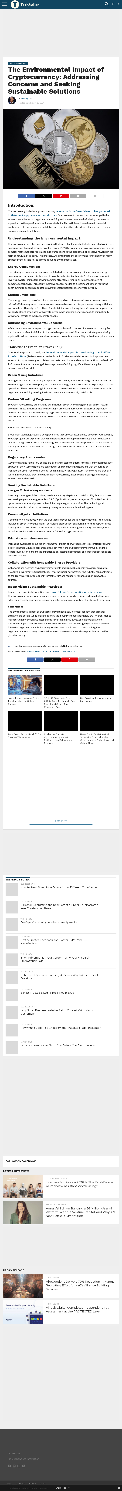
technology (70, 651)
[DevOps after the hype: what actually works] (97, 685)
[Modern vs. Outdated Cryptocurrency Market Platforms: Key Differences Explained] (61, 721)
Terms (42, 1484)
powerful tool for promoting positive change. (76, 591)
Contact (21, 1484)
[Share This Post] (43, 195)
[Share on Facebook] (26, 195)
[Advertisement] (61, 32)
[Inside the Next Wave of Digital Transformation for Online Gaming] (25, 685)
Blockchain (34, 651)
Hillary (25, 98)
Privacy (32, 1484)
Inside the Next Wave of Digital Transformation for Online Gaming (23, 701)
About (10, 1484)
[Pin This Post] (60, 195)
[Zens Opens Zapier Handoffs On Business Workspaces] (25, 721)
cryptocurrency (51, 651)
